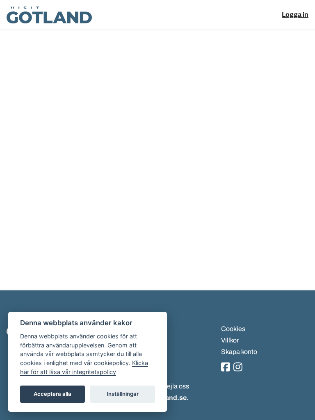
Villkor (230, 340)
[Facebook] (225, 367)
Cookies (233, 328)
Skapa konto (239, 351)
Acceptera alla (52, 393)
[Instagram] (237, 367)
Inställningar (123, 393)
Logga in (295, 14)
